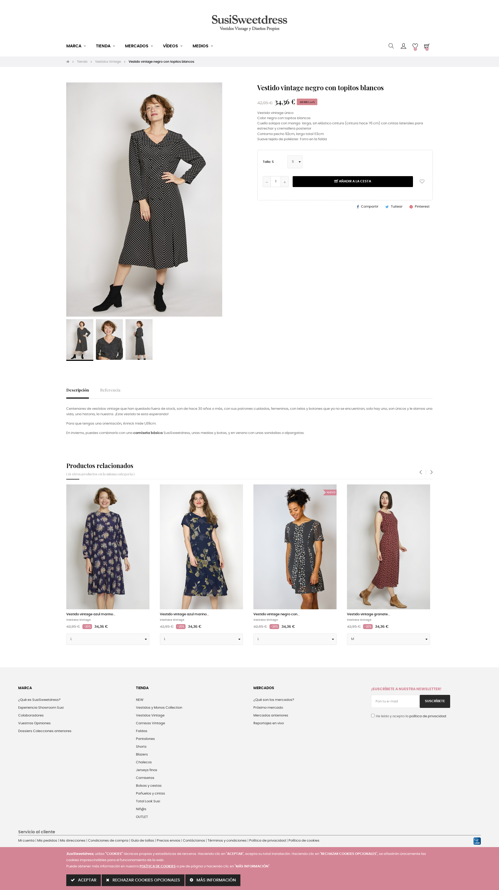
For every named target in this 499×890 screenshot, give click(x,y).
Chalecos (144, 762)
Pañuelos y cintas (150, 793)
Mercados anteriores (270, 715)
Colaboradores (31, 715)
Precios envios (168, 840)
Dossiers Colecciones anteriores (44, 731)
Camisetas (145, 778)
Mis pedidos (47, 840)
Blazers (142, 754)
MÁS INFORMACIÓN (215, 880)
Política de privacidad (267, 840)
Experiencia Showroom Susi (41, 707)
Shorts (141, 746)
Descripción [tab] (77, 390)
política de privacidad (427, 716)
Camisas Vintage (150, 723)
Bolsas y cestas (149, 785)
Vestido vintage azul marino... (90, 614)
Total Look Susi (148, 801)
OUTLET (142, 817)
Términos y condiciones (227, 840)
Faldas (141, 731)
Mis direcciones (73, 840)
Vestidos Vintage (78, 620)
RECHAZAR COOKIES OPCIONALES (145, 880)
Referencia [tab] (110, 390)
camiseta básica (148, 433)
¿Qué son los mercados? (273, 700)
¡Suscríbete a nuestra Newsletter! (406, 689)
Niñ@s (141, 809)
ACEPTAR (86, 880)
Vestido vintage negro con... (276, 614)
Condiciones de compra (108, 840)
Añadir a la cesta (354, 181)
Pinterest (422, 206)
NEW (139, 700)
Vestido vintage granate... (368, 614)
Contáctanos (194, 840)
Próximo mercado (268, 707)
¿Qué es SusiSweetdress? (39, 700)
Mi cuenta (26, 840)
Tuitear (397, 206)
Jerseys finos (146, 770)
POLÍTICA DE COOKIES (158, 866)
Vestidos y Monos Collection (159, 707)
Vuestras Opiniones (34, 723)
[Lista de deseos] (422, 181)
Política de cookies (303, 840)
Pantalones (145, 739)
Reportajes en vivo (268, 723)
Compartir (369, 206)
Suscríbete (435, 701)
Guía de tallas (142, 840)
